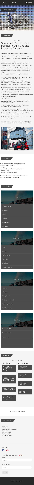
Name (4, 457)
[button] (28, 3)
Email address (6, 464)
